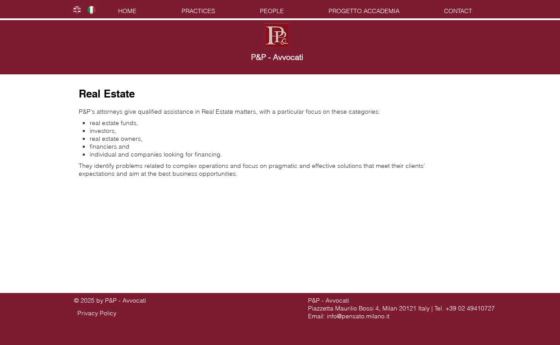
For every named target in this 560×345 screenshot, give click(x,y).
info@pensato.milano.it (358, 316)
